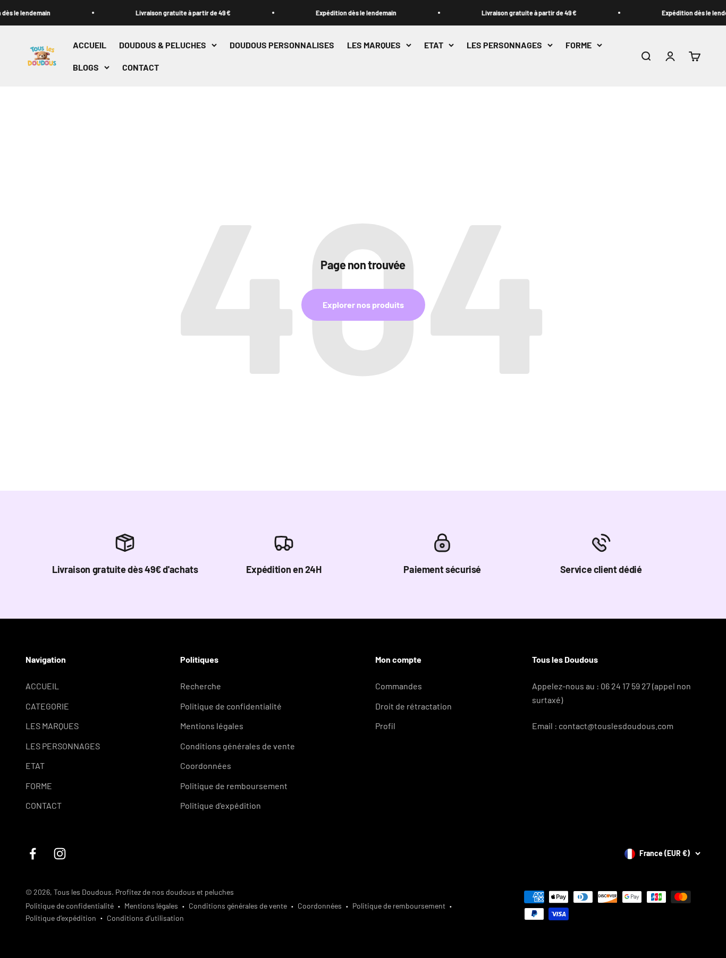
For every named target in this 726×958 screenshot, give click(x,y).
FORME (578, 45)
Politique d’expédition (61, 917)
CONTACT (140, 67)
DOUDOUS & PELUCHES (162, 45)
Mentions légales (211, 726)
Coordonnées (205, 765)
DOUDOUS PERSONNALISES (282, 45)
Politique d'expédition (220, 805)
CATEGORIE (47, 706)
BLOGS (86, 67)
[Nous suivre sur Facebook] (33, 853)
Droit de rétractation (413, 706)
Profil (385, 726)
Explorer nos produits (363, 305)
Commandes (398, 686)
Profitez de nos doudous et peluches (174, 891)
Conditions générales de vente (237, 746)
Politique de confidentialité (231, 706)
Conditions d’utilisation (145, 917)
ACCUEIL (89, 45)
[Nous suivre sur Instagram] (60, 853)
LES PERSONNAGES (504, 45)
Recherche (200, 686)
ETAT (433, 45)
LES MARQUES (374, 45)
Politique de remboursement (234, 786)
